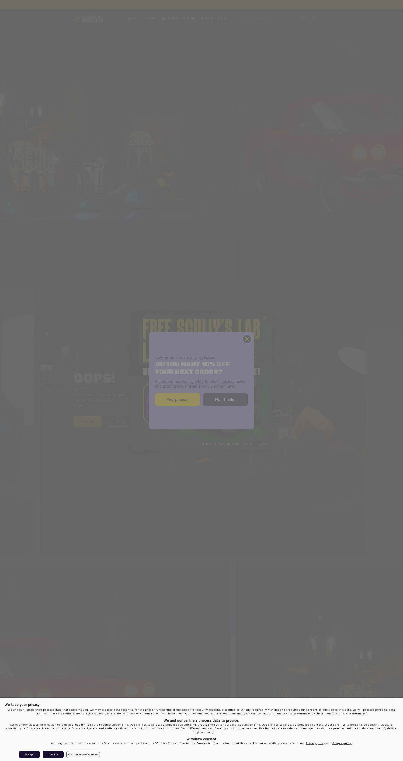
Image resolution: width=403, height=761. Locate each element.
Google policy (342, 743)
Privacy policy (315, 743)
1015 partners (33, 709)
